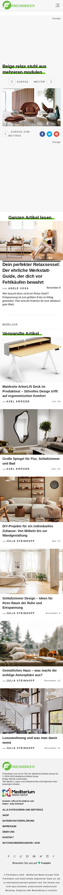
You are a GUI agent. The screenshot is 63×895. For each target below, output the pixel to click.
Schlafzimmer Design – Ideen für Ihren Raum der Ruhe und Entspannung (27, 603)
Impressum (9, 826)
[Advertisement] (31, 40)
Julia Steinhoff (20, 541)
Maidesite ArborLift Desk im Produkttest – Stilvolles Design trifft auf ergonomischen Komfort (30, 391)
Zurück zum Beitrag (19, 133)
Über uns (8, 831)
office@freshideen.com (22, 801)
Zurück (22, 81)
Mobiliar (10, 324)
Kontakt (8, 837)
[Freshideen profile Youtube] (34, 856)
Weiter (40, 81)
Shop (5, 815)
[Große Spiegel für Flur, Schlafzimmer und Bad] (31, 432)
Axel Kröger (18, 401)
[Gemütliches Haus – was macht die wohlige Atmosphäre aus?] (31, 643)
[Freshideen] (18, 5)
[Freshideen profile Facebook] (9, 856)
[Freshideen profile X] (41, 856)
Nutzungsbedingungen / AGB (21, 843)
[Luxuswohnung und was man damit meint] (31, 711)
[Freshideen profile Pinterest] (27, 856)
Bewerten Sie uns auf (25, 863)
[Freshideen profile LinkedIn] (47, 856)
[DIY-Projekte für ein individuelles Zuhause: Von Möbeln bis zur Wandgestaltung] (31, 499)
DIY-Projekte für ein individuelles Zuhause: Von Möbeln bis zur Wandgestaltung (27, 530)
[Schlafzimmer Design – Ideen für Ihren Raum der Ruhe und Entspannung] (31, 571)
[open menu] (57, 5)
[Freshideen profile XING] (53, 856)
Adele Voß (18, 288)
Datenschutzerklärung (18, 820)
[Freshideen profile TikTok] (21, 856)
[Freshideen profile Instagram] (14, 856)
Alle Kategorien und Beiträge (22, 809)
